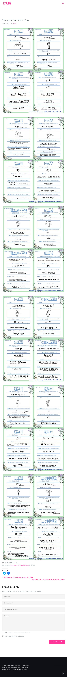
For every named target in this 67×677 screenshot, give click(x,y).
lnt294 (14, 23)
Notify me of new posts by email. (14, 636)
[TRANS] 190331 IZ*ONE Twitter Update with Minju (18, 577)
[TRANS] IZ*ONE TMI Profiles (15, 20)
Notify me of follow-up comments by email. (17, 632)
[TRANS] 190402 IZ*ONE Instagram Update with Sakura (47, 579)
